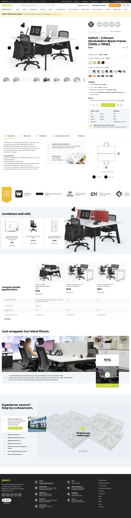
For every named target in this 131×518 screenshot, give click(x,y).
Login (100, 504)
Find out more (56, 14)
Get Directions (15, 428)
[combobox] (37, 5)
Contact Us (102, 493)
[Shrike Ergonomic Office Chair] (33, 226)
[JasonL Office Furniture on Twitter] (3, 495)
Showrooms (94, 1)
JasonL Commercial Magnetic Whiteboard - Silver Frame (12, 238)
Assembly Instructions (105, 488)
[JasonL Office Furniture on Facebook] (7, 495)
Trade (28, 1)
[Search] (53, 5)
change (105, 87)
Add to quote (108, 105)
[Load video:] (107, 374)
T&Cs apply (121, 100)
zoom (43, 47)
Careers (101, 507)
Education (35, 1)
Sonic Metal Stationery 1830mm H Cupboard (54, 237)
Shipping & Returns (104, 483)
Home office (20, 1)
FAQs (100, 501)
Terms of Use (102, 485)
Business (12, 1)
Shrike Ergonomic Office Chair (33, 237)
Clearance (85, 1)
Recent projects (66, 1)
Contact (116, 122)
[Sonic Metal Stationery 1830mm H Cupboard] (54, 226)
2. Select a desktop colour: (99, 58)
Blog (100, 499)
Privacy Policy (103, 480)
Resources (105, 1)
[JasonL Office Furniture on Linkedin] (12, 495)
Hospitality (43, 1)
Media (100, 496)
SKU (124, 47)
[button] (128, 5)
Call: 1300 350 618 (12, 425)
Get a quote (114, 5)
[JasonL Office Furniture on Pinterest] (20, 495)
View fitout (107, 385)
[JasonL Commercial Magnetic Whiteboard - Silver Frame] (12, 226)
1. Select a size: (97, 55)
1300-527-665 (85, 5)
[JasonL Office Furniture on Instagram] (16, 495)
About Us (101, 491)
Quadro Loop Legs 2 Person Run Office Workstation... (74, 285)
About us (76, 1)
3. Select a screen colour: (98, 67)
